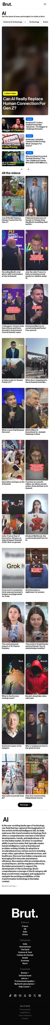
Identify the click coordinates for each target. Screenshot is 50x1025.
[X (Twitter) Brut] (34, 995)
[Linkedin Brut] (39, 995)
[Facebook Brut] (30, 995)
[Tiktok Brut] (10, 995)
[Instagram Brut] (15, 995)
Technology (34, 22)
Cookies (25, 1018)
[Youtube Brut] (20, 995)
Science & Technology (12, 22)
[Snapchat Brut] (25, 995)
